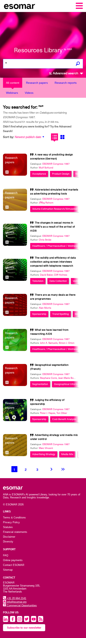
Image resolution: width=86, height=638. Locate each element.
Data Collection (58, 281)
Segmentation (40, 384)
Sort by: (8, 137)
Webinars (12, 92)
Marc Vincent (46, 448)
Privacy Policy (11, 522)
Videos (29, 92)
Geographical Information (68, 384)
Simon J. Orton (66, 343)
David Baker (46, 274)
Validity (77, 281)
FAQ (5, 555)
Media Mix (67, 454)
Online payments (13, 560)
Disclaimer (9, 536)
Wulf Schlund (46, 167)
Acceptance (39, 173)
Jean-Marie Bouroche (69, 378)
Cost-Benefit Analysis (64, 419)
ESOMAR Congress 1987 (56, 163)
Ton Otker (61, 413)
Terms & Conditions (14, 517)
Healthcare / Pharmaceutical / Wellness (55, 246)
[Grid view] (62, 136)
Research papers (37, 82)
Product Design (60, 173)
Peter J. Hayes (47, 413)
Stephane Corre (48, 378)
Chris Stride (45, 239)
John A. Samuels (49, 343)
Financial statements (15, 531)
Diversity (8, 541)
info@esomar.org (16, 601)
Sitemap (8, 569)
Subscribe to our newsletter (24, 627)
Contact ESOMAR (13, 564)
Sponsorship (39, 314)
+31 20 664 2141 (16, 598)
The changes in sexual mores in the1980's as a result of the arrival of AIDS (52, 226)
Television (37, 281)
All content (12, 82)
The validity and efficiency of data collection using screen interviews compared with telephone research (53, 261)
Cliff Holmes (60, 274)
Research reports (66, 82)
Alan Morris (45, 307)
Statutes (8, 527)
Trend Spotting (60, 314)
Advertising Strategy (43, 454)
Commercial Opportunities (21, 605)
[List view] (54, 136)
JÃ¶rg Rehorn (46, 202)
